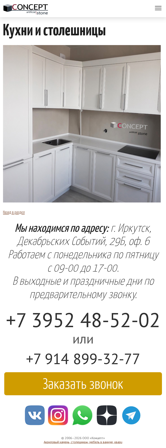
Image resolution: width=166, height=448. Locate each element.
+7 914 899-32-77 (83, 358)
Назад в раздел (14, 211)
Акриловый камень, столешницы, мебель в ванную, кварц (83, 442)
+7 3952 (83, 320)
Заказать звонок (83, 383)
